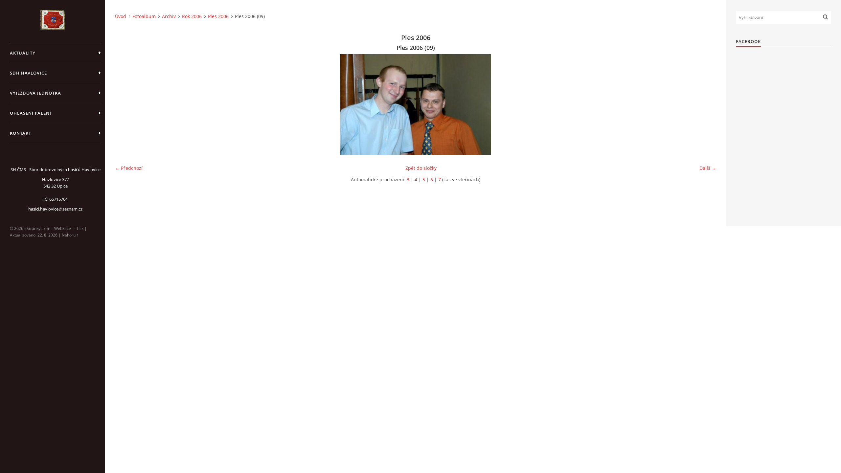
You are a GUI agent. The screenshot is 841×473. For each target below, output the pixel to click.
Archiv (169, 16)
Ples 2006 (218, 16)
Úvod (120, 16)
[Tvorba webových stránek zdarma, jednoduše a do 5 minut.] (48, 229)
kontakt (20, 133)
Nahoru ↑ (70, 235)
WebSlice (62, 228)
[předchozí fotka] (125, 104)
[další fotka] (705, 104)
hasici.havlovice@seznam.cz (55, 209)
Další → (707, 168)
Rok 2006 (192, 16)
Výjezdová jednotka (35, 93)
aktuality (22, 53)
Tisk (79, 228)
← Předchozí (129, 168)
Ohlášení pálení (30, 113)
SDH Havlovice (28, 73)
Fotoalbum (144, 16)
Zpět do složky (421, 168)
